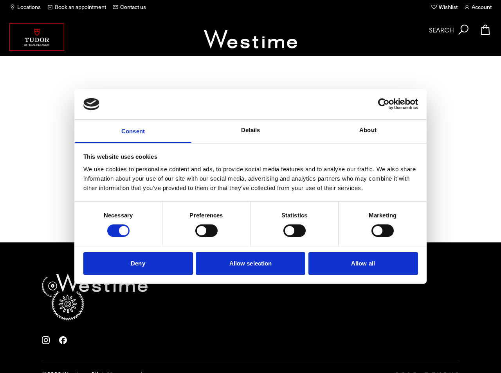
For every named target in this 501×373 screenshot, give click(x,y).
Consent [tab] (133, 131)
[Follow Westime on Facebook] (63, 340)
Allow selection (250, 263)
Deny (138, 263)
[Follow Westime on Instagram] (46, 340)
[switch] (206, 230)
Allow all (363, 263)
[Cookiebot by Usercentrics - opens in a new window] (384, 104)
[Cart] (485, 29)
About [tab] (368, 130)
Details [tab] (250, 130)
